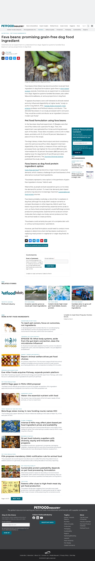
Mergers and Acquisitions (9, 370)
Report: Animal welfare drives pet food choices (39, 358)
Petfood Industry (8, 304)
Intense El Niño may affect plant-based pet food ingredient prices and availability (41, 424)
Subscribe (23, 555)
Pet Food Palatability (28, 465)
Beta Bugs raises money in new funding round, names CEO (29, 411)
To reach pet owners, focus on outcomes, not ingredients (78, 165)
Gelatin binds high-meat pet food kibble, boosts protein (57, 306)
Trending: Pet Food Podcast (30, 336)
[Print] (2, 58)
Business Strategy (27, 436)
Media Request (54, 555)
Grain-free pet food (32, 170)
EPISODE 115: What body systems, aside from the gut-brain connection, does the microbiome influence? (40, 341)
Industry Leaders (7, 302)
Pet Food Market (77, 302)
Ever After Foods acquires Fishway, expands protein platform (30, 372)
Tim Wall (8, 52)
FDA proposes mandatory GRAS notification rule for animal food (31, 456)
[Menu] (92, 25)
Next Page (16, 498)
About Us (37, 555)
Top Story (24, 481)
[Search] (88, 25)
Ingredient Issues (26, 393)
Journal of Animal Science (53, 156)
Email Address (50, 258)
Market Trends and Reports (30, 354)
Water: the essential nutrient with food (39, 396)
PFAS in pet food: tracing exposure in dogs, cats (78, 175)
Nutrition (5, 33)
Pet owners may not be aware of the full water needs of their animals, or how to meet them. (40, 399)
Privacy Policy (64, 555)
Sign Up (77, 152)
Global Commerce (26, 420)
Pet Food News (30, 302)
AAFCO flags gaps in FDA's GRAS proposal (21, 384)
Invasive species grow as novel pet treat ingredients (35, 305)
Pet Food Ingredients (18, 33)
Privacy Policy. (85, 149)
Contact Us (45, 555)
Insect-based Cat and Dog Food (11, 408)
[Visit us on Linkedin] (37, 517)
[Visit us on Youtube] (41, 517)
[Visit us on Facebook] (33, 517)
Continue (50, 266)
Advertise (30, 555)
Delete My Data (47, 522)
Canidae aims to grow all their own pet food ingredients (81, 306)
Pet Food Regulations (8, 381)
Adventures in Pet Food (28, 320)
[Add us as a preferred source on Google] (45, 240)
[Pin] (18, 58)
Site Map (72, 555)
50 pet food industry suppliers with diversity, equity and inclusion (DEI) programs (37, 440)
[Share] (6, 58)
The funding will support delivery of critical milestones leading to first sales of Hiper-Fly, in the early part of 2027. (31, 414)
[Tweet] (14, 58)
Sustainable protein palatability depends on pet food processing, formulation (40, 469)
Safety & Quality (77, 172)
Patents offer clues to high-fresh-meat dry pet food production (41, 485)
